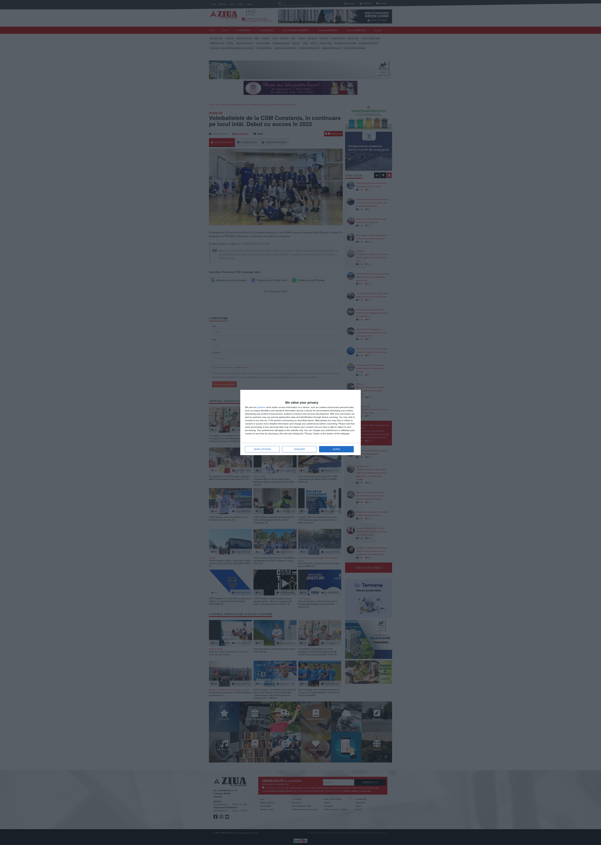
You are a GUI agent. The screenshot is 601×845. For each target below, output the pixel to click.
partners (261, 407)
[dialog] (300, 422)
